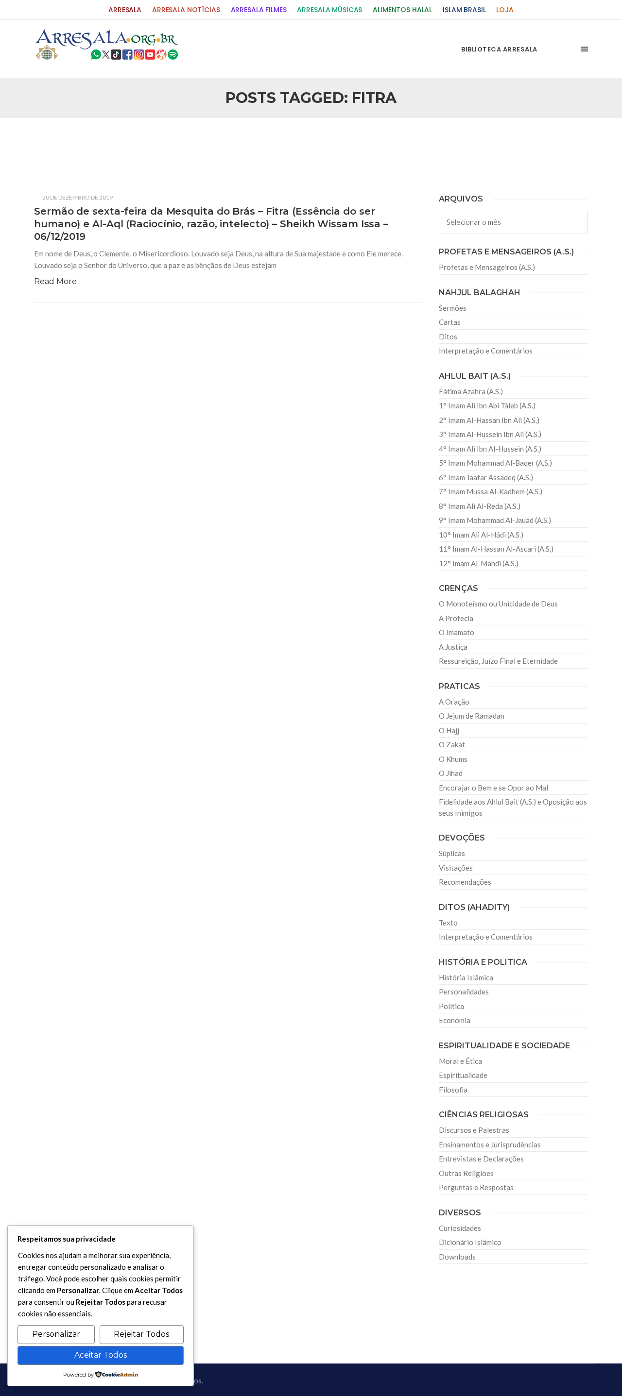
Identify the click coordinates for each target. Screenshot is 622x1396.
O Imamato (456, 632)
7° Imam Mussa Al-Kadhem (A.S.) (490, 491)
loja (504, 10)
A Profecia (456, 618)
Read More (55, 281)
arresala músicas (329, 10)
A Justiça (453, 646)
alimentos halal (402, 10)
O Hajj (449, 730)
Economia (454, 1020)
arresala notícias (186, 10)
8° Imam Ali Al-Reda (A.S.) (479, 506)
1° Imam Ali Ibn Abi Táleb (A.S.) (487, 405)
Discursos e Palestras (474, 1130)
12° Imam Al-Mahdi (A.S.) (478, 563)
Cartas (450, 322)
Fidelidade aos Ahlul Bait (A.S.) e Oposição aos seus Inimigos (513, 807)
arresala (124, 10)
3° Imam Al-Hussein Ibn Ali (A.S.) (490, 434)
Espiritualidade (463, 1075)
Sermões (452, 307)
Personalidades (464, 991)
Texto (448, 922)
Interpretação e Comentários (486, 350)
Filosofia (453, 1089)
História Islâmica (466, 977)
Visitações (456, 867)
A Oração (454, 701)
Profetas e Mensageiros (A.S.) (487, 267)
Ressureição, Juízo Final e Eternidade (498, 660)
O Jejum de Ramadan (471, 715)
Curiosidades (460, 1228)
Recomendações (465, 881)
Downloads (457, 1256)
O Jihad (451, 773)
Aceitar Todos (100, 1355)
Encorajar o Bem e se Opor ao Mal (493, 787)
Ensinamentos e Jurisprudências (490, 1144)
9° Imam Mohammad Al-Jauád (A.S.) (495, 520)
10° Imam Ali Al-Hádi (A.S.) (481, 534)
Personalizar (56, 1334)
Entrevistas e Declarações (481, 1158)
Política (451, 1006)
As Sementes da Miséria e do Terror (127, 141)
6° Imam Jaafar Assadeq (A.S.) (486, 477)
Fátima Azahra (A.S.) (471, 391)
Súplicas (452, 853)
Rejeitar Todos (141, 1334)
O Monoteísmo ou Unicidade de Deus (498, 603)
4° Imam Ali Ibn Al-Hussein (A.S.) (490, 448)
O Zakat (452, 744)
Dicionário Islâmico (470, 1242)
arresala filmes (259, 10)
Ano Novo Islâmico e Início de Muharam (408, 141)
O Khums (453, 759)
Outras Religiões (466, 1173)
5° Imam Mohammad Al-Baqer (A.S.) (495, 462)
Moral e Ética (460, 1061)
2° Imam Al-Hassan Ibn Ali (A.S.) (489, 420)
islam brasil (464, 10)
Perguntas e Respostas (476, 1187)
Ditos (448, 336)
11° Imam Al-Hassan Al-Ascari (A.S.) (496, 548)
